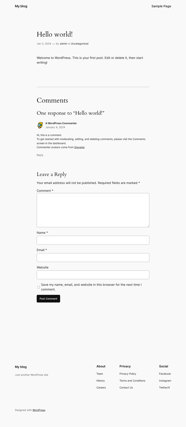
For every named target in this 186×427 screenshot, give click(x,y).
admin (63, 43)
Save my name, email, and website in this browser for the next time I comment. (91, 287)
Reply (40, 155)
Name (42, 232)
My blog (21, 6)
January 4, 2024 (55, 127)
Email (42, 250)
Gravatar (79, 147)
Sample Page (161, 6)
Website (42, 267)
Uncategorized (79, 43)
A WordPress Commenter (61, 123)
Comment (45, 191)
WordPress (39, 410)
